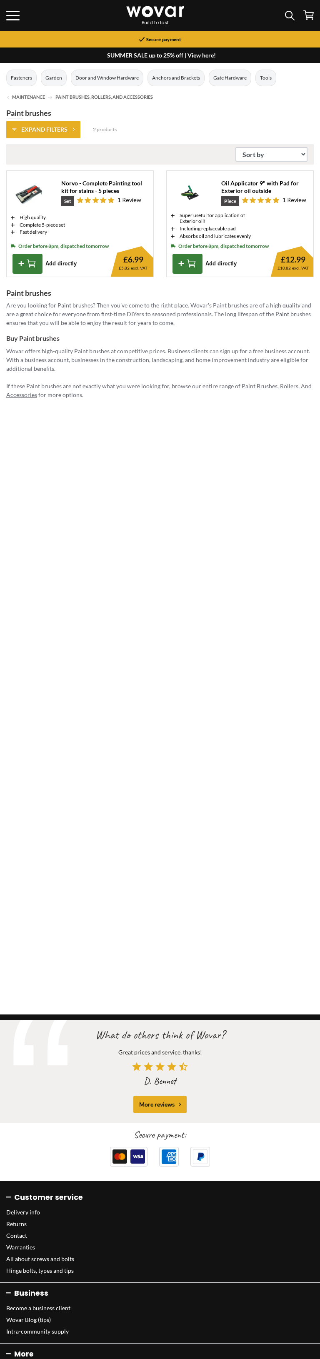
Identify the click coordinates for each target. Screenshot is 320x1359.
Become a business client (38, 1308)
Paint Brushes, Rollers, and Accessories (104, 97)
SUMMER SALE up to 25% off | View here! (161, 55)
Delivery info (23, 1212)
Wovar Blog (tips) (28, 1319)
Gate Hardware (230, 78)
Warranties (20, 1247)
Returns (16, 1223)
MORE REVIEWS (157, 1104)
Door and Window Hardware (107, 78)
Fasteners (21, 78)
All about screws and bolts (40, 1258)
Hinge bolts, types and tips (40, 1270)
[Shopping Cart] (308, 15)
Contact (16, 1235)
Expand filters (44, 129)
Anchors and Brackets (176, 78)
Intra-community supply (37, 1331)
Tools (266, 78)
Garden (53, 78)
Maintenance (28, 97)
